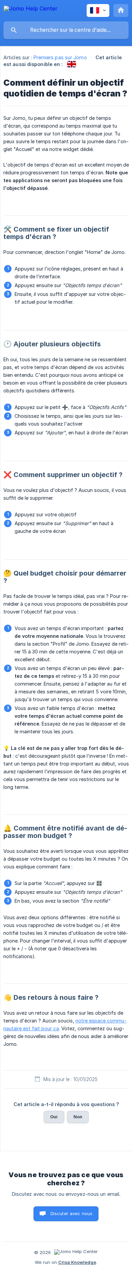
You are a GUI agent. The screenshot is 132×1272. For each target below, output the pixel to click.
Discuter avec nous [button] (71, 1213)
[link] (71, 64)
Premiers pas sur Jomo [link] (60, 57)
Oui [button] (54, 1116)
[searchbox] (66, 30)
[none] (31, 9)
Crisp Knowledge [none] (77, 1262)
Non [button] (77, 1116)
